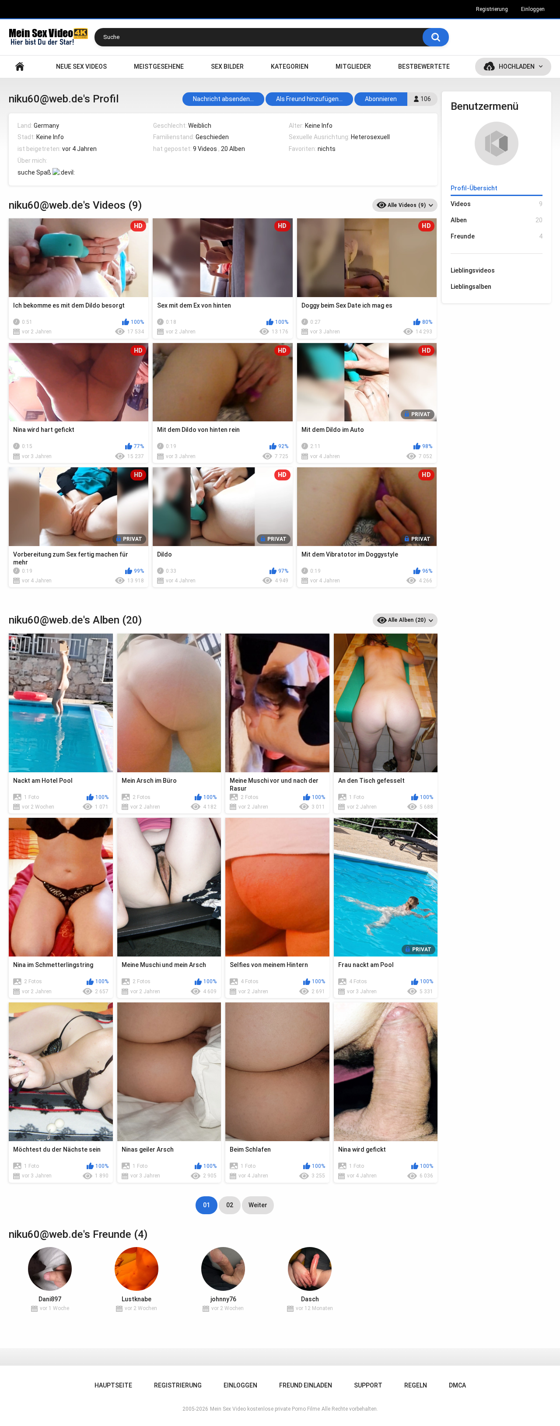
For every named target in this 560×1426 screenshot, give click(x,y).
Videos (496, 203)
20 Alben (233, 148)
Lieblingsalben (471, 286)
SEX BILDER (227, 66)
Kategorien (289, 66)
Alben (496, 220)
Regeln (415, 1385)
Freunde (496, 236)
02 (229, 1205)
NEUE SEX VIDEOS (81, 66)
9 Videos (205, 148)
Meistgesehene (159, 66)
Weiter (257, 1205)
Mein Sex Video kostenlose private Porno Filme (265, 1409)
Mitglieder (353, 66)
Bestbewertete (424, 66)
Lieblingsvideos (473, 270)
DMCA (457, 1385)
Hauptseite (20, 67)
